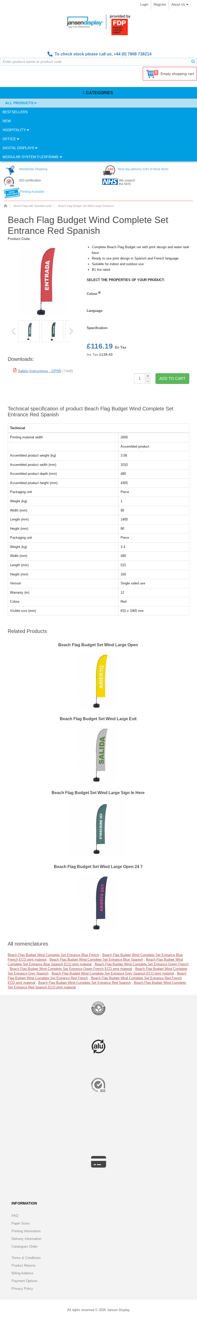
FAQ (15, 1216)
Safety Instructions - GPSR (39, 371)
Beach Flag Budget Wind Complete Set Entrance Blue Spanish (96, 959)
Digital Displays (19, 148)
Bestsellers (15, 112)
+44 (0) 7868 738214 (133, 54)
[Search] (193, 61)
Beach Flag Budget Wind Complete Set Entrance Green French (142, 964)
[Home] (5, 205)
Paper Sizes (21, 1223)
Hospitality (15, 130)
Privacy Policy (22, 1289)
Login (144, 4)
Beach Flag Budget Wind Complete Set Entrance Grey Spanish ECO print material (113, 973)
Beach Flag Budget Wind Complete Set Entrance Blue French (53, 955)
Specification (97, 328)
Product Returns (24, 1265)
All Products (19, 103)
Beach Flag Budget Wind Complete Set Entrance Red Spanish (84, 983)
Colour (92, 294)
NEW (7, 121)
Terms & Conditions (26, 1258)
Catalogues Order (24, 1246)
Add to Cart (172, 378)
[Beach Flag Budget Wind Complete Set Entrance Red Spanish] (29, 331)
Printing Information (26, 1231)
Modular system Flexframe (31, 157)
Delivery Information (26, 1239)
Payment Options (24, 1281)
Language (94, 311)
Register (160, 4)
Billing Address (23, 1273)
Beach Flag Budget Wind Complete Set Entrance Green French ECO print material (71, 969)
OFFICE (10, 139)
